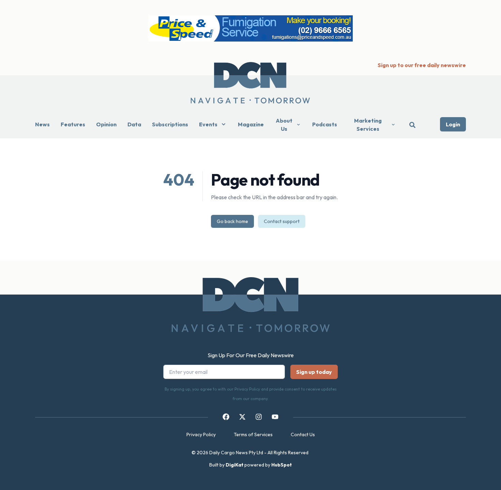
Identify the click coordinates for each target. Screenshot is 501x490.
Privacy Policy (201, 434)
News (42, 124)
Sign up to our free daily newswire (422, 65)
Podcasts (324, 124)
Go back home (232, 221)
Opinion (106, 124)
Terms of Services (253, 434)
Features (73, 124)
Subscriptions (170, 124)
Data (134, 124)
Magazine (251, 124)
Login (453, 124)
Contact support (282, 221)
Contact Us (303, 434)
